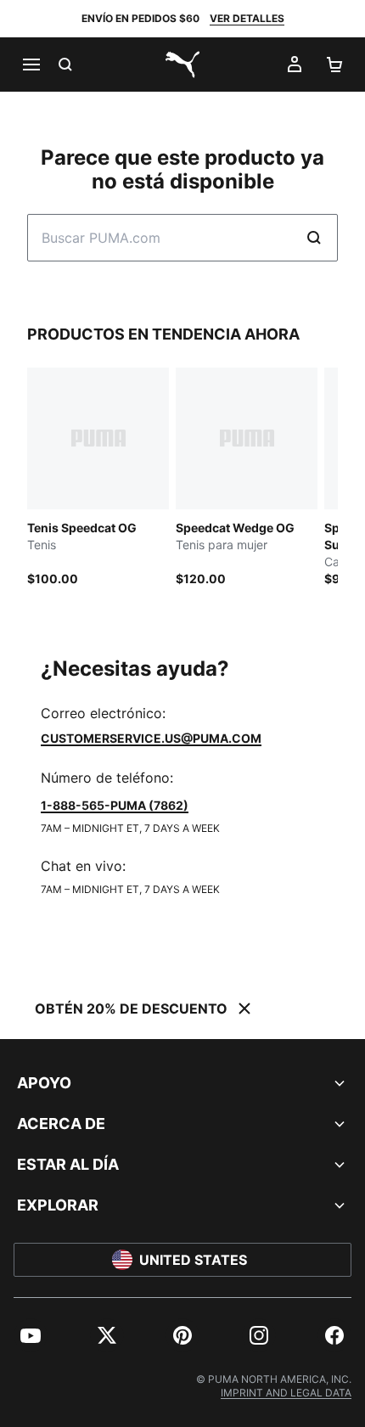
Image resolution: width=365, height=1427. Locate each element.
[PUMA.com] (182, 64)
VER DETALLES (247, 18)
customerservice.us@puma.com (151, 738)
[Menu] (31, 64)
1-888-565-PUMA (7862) (114, 805)
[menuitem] (31, 1335)
